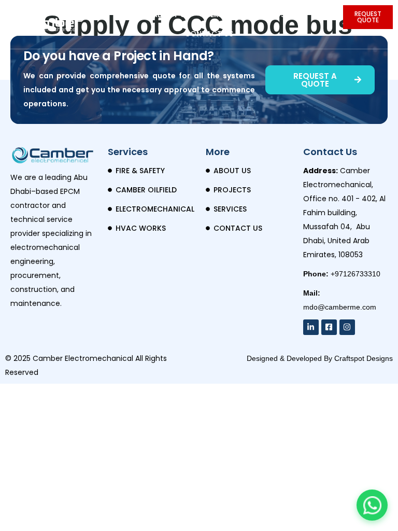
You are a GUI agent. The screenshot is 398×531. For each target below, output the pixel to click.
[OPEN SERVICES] (245, 14)
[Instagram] (347, 327)
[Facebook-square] (329, 327)
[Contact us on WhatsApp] (372, 505)
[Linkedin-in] (311, 327)
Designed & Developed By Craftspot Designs (320, 358)
